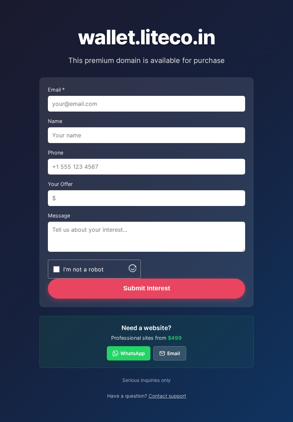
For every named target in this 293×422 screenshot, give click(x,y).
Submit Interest (146, 288)
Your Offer (60, 184)
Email (173, 353)
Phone (55, 152)
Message (59, 215)
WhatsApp (132, 353)
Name (55, 121)
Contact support (167, 396)
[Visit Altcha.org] (132, 270)
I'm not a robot (83, 269)
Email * (56, 90)
